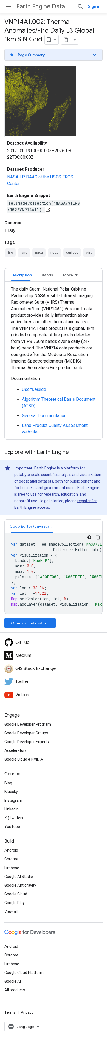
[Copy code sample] (98, 537)
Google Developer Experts (26, 742)
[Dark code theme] (89, 537)
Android (11, 850)
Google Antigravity (20, 885)
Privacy (27, 1012)
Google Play (14, 903)
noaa (54, 252)
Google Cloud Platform (24, 972)
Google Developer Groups (26, 733)
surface (72, 252)
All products (14, 990)
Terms (10, 1012)
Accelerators (15, 750)
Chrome (11, 859)
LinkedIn (11, 809)
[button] (53, 54)
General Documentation (44, 415)
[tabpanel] (53, 360)
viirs (89, 252)
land (24, 252)
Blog (8, 783)
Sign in (94, 6)
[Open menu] (8, 6)
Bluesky (11, 791)
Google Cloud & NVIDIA (23, 759)
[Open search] (80, 6)
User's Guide (34, 389)
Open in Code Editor (30, 623)
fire (10, 252)
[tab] (21, 274)
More (68, 275)
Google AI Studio (18, 876)
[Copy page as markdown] (66, 39)
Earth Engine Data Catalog (44, 6)
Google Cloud (15, 894)
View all (11, 911)
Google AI (12, 981)
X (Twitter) (13, 818)
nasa (39, 252)
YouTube (12, 826)
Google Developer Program (27, 724)
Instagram (13, 800)
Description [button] (21, 275)
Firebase (11, 868)
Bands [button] (47, 275)
